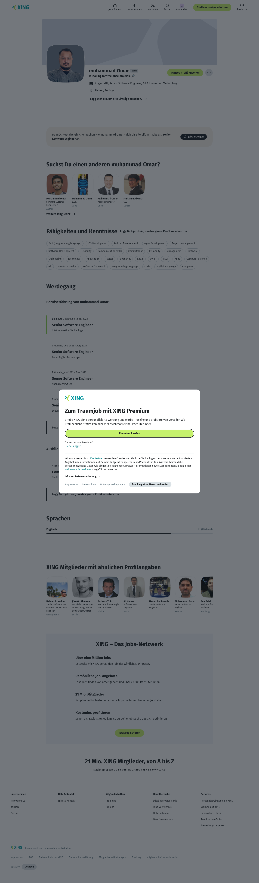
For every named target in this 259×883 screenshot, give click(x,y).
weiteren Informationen (78, 469)
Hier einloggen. (73, 446)
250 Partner (96, 458)
